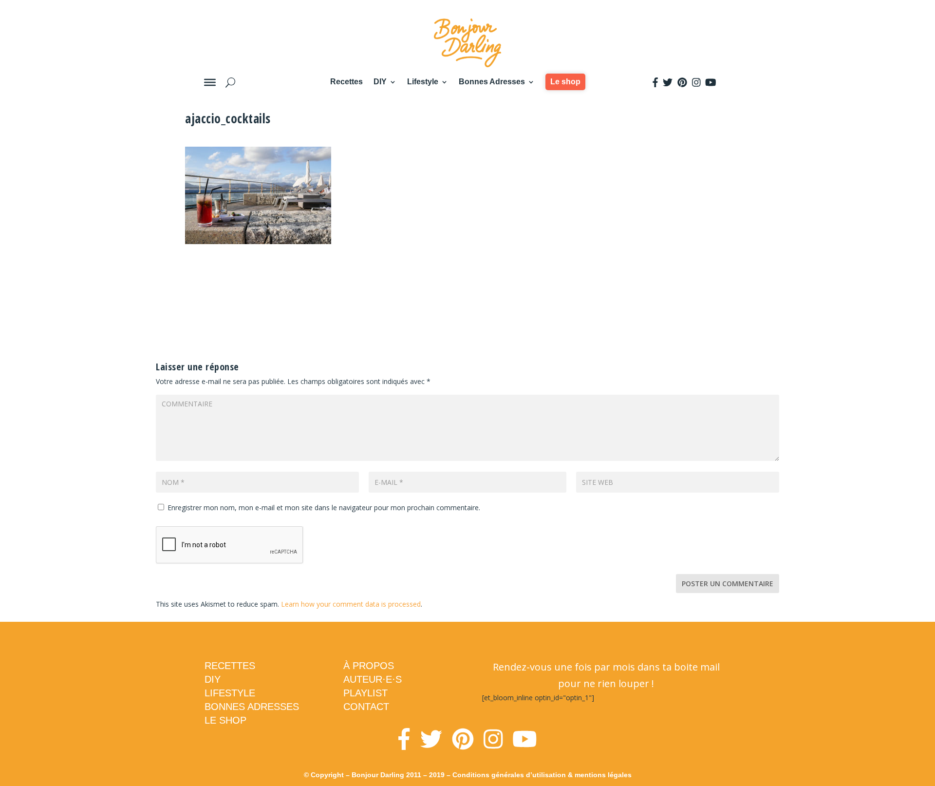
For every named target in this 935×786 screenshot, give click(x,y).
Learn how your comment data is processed (351, 604)
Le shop (565, 81)
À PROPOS (368, 665)
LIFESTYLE (230, 693)
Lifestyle (422, 81)
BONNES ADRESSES (252, 706)
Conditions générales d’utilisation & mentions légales (542, 775)
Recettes (346, 81)
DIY (380, 81)
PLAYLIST (365, 693)
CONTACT (366, 706)
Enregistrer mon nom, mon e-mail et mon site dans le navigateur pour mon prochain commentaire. (324, 507)
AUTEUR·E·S (372, 679)
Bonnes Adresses (492, 81)
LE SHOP (225, 720)
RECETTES (230, 665)
